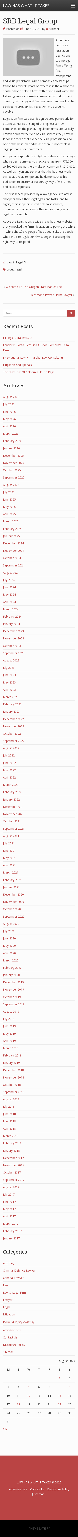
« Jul (5, 1428)
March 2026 (10, 433)
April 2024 (9, 602)
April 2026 (9, 426)
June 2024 (9, 587)
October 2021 (12, 821)
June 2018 (9, 1114)
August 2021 (11, 836)
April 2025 (9, 514)
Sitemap (8, 1352)
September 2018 (13, 1092)
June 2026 (9, 412)
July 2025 (9, 492)
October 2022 (12, 733)
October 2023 (12, 646)
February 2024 (12, 616)
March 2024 (10, 609)
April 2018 (9, 1128)
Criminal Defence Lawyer (19, 1270)
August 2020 (11, 924)
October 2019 (12, 997)
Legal (6, 1307)
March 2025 (10, 521)
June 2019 (9, 1026)
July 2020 (9, 931)
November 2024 (13, 550)
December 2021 (13, 807)
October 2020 (12, 909)
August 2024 (11, 573)
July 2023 (9, 668)
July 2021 (9, 843)
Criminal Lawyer (13, 1278)
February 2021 (12, 880)
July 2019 (9, 1019)
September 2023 (13, 653)
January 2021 (11, 887)
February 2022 (12, 792)
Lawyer (7, 1300)
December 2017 (13, 1158)
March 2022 (10, 785)
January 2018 (11, 1150)
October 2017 (12, 1172)
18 (18, 1404)
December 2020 (13, 894)
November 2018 (13, 1077)
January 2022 (11, 799)
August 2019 (11, 1011)
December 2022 (13, 719)
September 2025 (13, 477)
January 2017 (11, 1238)
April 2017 (9, 1216)
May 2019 (9, 1033)
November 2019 (13, 989)
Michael (53, 29)
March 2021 (10, 872)
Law (5, 1285)
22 (59, 1404)
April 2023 (9, 690)
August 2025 (11, 485)
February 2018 (12, 1143)
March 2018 (10, 1136)
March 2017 (10, 1223)
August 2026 (11, 397)
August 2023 (11, 660)
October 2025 (12, 470)
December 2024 (13, 543)
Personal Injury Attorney (18, 1322)
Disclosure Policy (14, 1345)
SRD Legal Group (30, 20)
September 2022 (13, 741)
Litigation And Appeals (17, 365)
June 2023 (9, 675)
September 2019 (13, 1004)
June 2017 (9, 1202)
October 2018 (12, 1085)
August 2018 (11, 1099)
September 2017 (13, 1180)
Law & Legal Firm (18, 262)
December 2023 (13, 631)
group (10, 269)
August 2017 (11, 1187)
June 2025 (9, 499)
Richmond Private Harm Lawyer (51, 295)
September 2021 (13, 828)
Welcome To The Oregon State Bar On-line (34, 287)
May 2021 (9, 858)
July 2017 (9, 1194)
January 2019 (11, 1063)
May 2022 (9, 770)
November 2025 (13, 463)
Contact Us (10, 1337)
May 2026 (9, 419)
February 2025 (12, 529)
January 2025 (11, 536)
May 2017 (9, 1209)
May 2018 (9, 1121)
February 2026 (12, 441)
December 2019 (13, 982)
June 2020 (9, 938)
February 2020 (12, 968)
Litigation (9, 1314)
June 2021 (9, 850)
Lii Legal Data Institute (17, 338)
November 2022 (13, 726)
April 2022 (9, 777)
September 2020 (13, 916)
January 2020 (11, 975)
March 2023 (10, 697)
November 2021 (13, 814)
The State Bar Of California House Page (29, 372)
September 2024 (13, 565)
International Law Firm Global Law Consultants (33, 357)
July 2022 (9, 755)
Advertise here (12, 1330)
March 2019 (10, 1048)
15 (59, 1396)
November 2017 (13, 1165)
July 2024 (9, 580)
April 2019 (9, 1041)
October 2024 (12, 558)
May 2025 (9, 507)
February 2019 (12, 1055)
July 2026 (9, 404)
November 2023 (13, 638)
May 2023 (9, 682)
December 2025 (13, 455)
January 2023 (11, 711)
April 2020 (9, 953)
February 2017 (12, 1231)
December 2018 (13, 1070)
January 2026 (11, 448)
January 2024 (11, 624)
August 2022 (11, 748)
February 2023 (12, 704)
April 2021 (9, 865)
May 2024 (9, 594)
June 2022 (9, 763)
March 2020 (10, 960)
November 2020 (13, 902)
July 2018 (9, 1106)
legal (19, 269)
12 (28, 1396)
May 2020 (9, 946)
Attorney (8, 1263)
